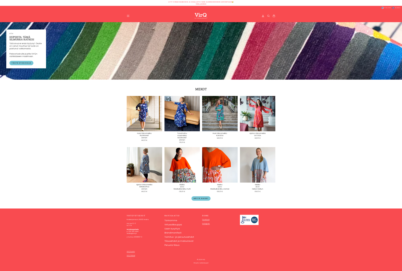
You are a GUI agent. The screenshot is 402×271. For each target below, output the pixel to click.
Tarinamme (170, 220)
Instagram (206, 223)
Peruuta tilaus (172, 245)
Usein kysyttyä (172, 228)
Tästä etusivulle (21, 63)
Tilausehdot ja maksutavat (179, 241)
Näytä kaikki (201, 198)
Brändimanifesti (173, 232)
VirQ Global (131, 255)
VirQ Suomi (131, 252)
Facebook (205, 220)
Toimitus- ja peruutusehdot (179, 236)
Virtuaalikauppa (173, 224)
